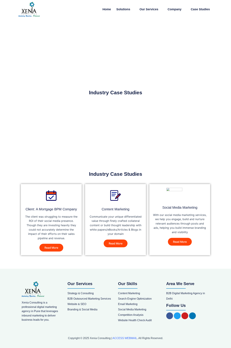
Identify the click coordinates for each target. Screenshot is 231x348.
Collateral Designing (146, 122)
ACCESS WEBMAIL (124, 338)
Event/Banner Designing (52, 122)
